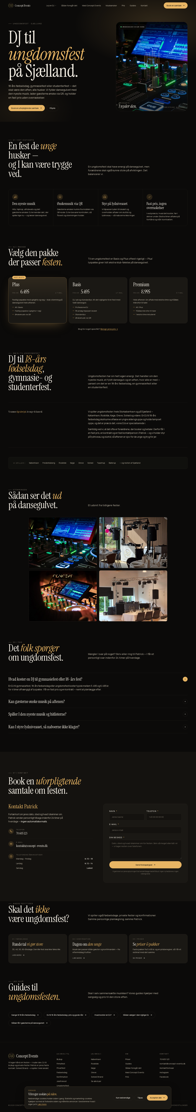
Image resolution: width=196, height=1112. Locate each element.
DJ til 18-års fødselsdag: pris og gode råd (65, 1015)
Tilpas (140, 1097)
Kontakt (144, 5)
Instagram (164, 1072)
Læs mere (42, 1104)
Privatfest (61, 1068)
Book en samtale (174, 5)
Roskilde (95, 1063)
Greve (93, 1072)
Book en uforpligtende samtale (25, 108)
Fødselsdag (62, 1072)
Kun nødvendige (123, 1097)
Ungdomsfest (63, 1085)
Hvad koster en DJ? (103, 1015)
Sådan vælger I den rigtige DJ (136, 1015)
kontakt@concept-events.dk (32, 846)
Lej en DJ (50, 5)
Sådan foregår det (69, 5)
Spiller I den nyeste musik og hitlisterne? (37, 714)
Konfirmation (62, 1077)
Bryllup (59, 1059)
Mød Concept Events (91, 5)
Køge (93, 1068)
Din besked (117, 837)
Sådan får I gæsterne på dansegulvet (27, 1023)
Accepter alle (156, 1097)
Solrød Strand (97, 1077)
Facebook (164, 1077)
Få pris (52, 108)
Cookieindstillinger (178, 1105)
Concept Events (22, 5)
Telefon (152, 811)
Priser (127, 1059)
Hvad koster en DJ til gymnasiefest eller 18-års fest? (45, 679)
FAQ (127, 1077)
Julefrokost (62, 1081)
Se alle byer (96, 1081)
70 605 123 (21, 833)
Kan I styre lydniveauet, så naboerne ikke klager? (43, 726)
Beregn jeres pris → (109, 329)
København (96, 1059)
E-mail (114, 824)
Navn (113, 811)
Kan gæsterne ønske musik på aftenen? (36, 701)
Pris (123, 5)
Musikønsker (111, 5)
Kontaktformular (167, 1068)
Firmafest (61, 1063)
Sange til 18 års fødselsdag (23, 1015)
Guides (133, 5)
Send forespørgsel (144, 865)
